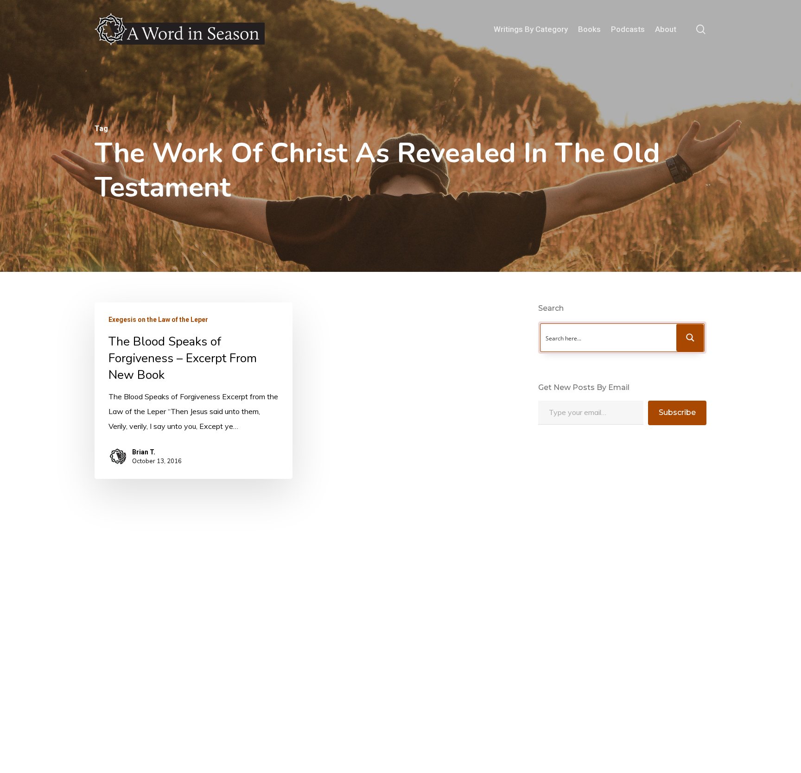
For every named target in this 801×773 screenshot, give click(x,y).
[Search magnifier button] (690, 338)
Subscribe (677, 412)
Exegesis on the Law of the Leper (158, 319)
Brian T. (143, 452)
